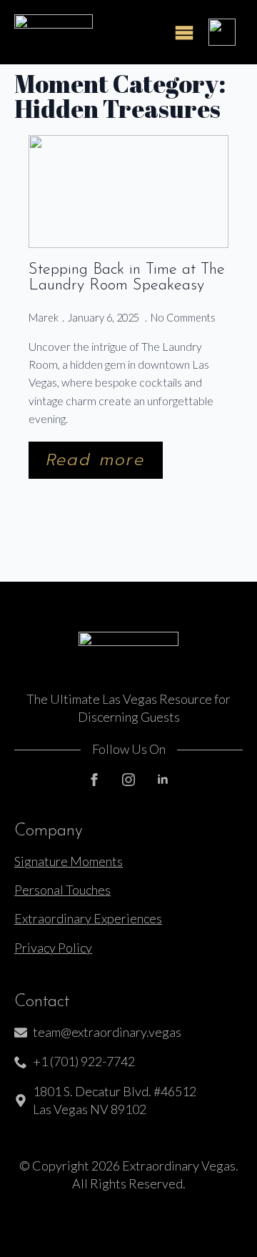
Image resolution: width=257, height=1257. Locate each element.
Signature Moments (68, 861)
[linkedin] (162, 779)
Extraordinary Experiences (88, 918)
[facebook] (94, 779)
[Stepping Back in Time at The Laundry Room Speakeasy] (128, 191)
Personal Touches (62, 890)
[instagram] (128, 779)
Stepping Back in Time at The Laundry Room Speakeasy (127, 278)
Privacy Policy (53, 947)
